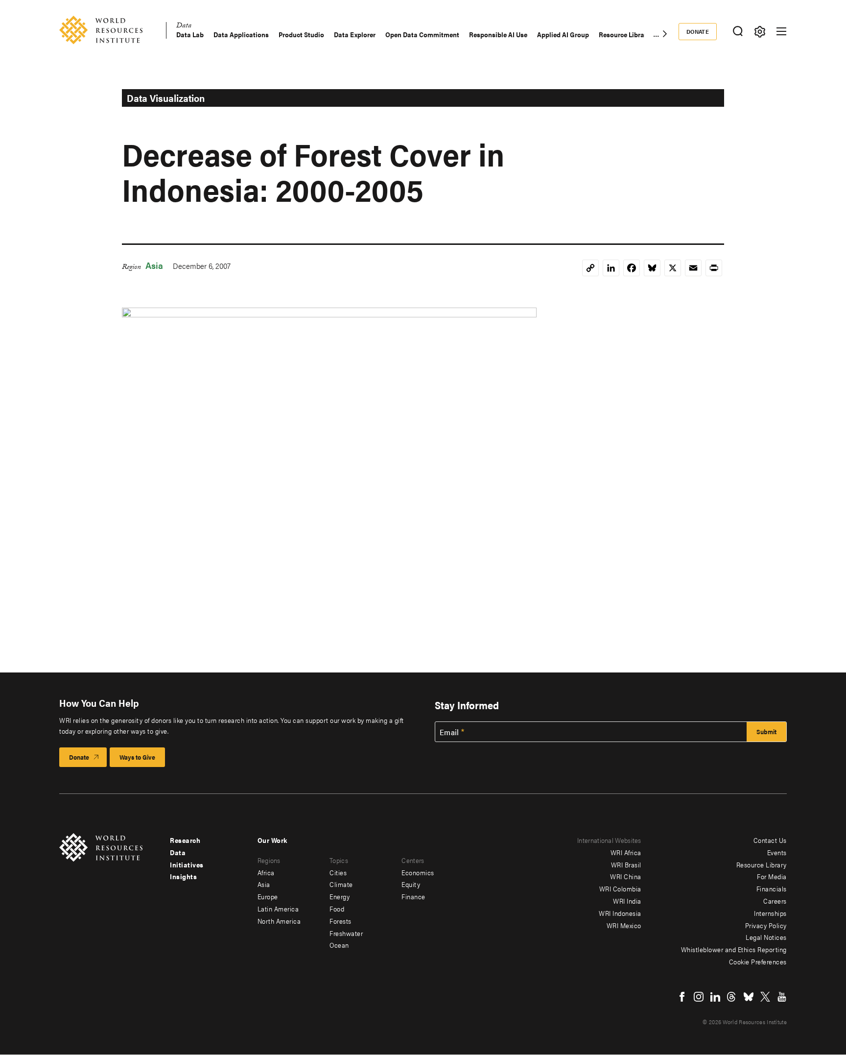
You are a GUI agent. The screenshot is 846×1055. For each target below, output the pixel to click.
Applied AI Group (563, 34)
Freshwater (346, 933)
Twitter (765, 997)
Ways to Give (137, 757)
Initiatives (187, 864)
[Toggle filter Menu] (759, 31)
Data (183, 26)
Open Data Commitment (422, 34)
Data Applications (241, 34)
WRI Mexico (624, 925)
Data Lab (190, 34)
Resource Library (624, 34)
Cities (338, 872)
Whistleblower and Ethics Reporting (734, 949)
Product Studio (301, 34)
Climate (341, 884)
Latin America (278, 908)
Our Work (272, 840)
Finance (413, 896)
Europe (268, 896)
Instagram (699, 997)
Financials (771, 888)
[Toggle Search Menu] (737, 31)
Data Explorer (355, 34)
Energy (339, 896)
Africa (266, 872)
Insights (183, 876)
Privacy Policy (766, 925)
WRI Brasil (626, 864)
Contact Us (770, 840)
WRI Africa (626, 852)
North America (279, 921)
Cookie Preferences (758, 961)
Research (185, 840)
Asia (154, 265)
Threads (732, 997)
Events (777, 852)
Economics (417, 872)
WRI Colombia (620, 888)
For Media (772, 876)
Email (449, 732)
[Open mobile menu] (781, 31)
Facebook (682, 997)
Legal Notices (766, 937)
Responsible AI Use (498, 34)
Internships (770, 913)
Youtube (782, 997)
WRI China (625, 876)
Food (336, 908)
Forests (340, 921)
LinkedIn (715, 997)
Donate (697, 31)
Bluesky (748, 997)
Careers (775, 901)
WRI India (627, 901)
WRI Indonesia (620, 913)
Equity (410, 884)
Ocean (339, 945)
